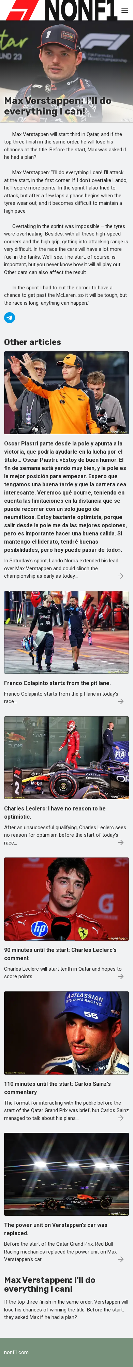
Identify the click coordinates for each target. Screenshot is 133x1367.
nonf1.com (16, 1352)
